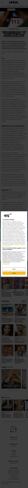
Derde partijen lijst (5, 264)
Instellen (14, 269)
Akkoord (14, 273)
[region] (14, 244)
